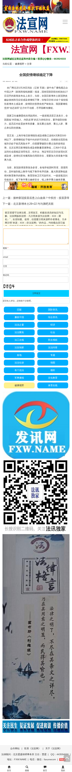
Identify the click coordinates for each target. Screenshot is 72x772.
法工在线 (19, 340)
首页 (9, 770)
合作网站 (15, 748)
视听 (52, 370)
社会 (52, 332)
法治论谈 (19, 362)
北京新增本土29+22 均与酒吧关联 (33, 203)
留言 (45, 770)
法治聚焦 (19, 332)
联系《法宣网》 (32, 748)
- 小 (60, 81)
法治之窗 (19, 324)
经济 (52, 324)
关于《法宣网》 (53, 748)
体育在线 (52, 385)
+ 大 (66, 81)
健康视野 (19, 63)
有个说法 (19, 370)
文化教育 (52, 377)
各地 (19, 355)
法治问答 (52, 347)
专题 (52, 355)
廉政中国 (19, 317)
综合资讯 (52, 317)
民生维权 (52, 340)
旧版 (19, 309)
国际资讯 (52, 309)
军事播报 (19, 377)
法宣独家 (19, 347)
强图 (52, 362)
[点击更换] (9, 286)
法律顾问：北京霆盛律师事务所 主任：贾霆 (24, 754)
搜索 (27, 770)
